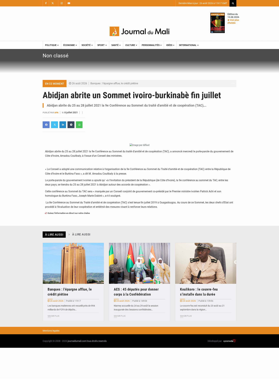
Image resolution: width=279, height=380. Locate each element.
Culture (130, 45)
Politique (51, 45)
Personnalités (151, 45)
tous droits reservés (97, 341)
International (188, 45)
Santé (115, 45)
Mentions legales (51, 330)
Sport (101, 45)
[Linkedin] (46, 124)
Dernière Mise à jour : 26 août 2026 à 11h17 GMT (202, 3)
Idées (169, 45)
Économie (69, 45)
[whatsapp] (79, 124)
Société (86, 45)
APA (56, 112)
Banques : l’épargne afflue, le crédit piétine (114, 83)
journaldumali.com (77, 341)
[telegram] (70, 124)
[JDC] (139, 31)
